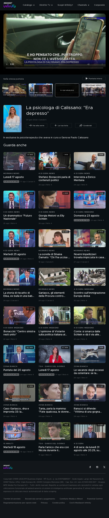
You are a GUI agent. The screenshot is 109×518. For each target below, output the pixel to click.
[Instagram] (97, 467)
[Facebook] (90, 467)
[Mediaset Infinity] (9, 5)
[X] (104, 467)
